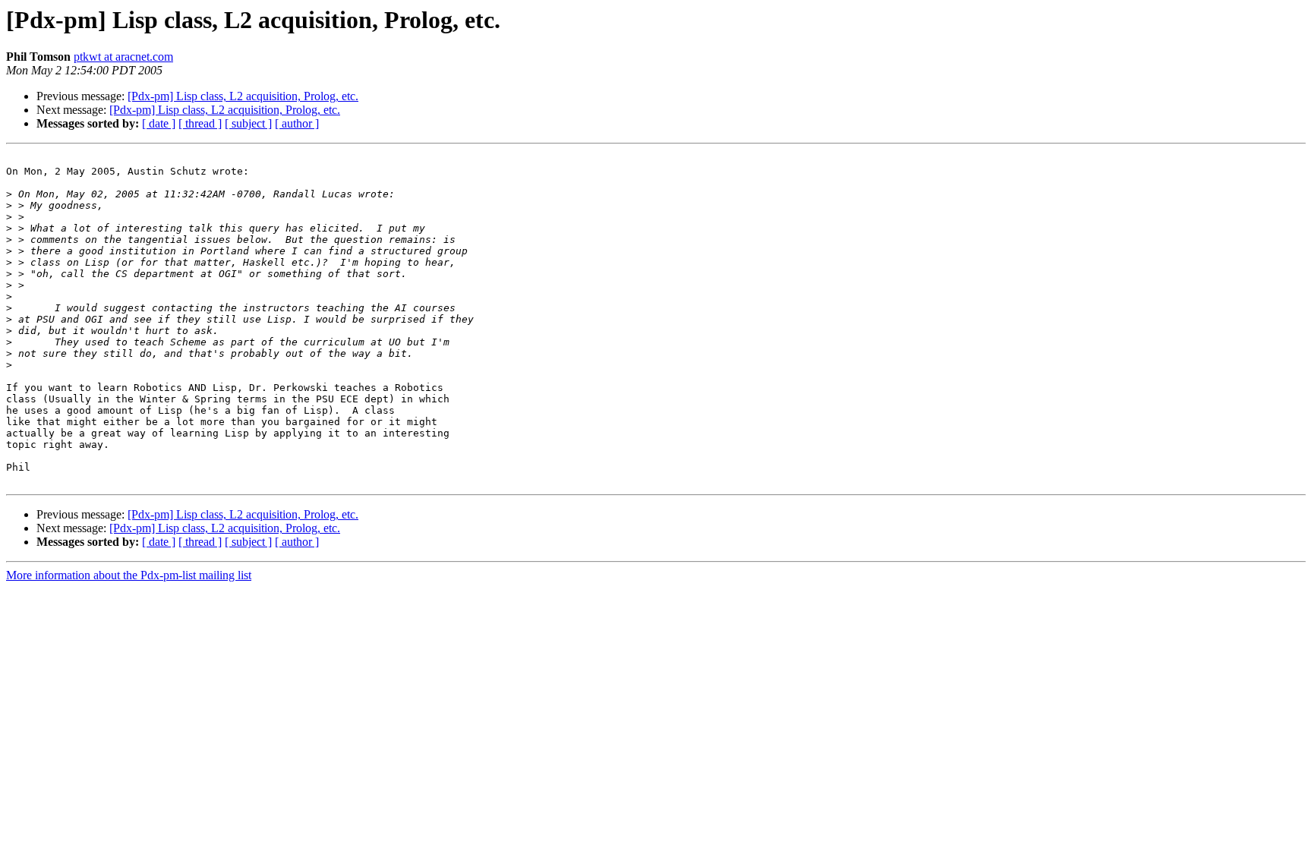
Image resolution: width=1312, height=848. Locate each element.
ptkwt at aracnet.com (123, 56)
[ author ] (297, 123)
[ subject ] (248, 123)
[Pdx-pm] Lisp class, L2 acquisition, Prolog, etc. (243, 96)
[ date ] (158, 123)
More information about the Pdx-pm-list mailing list (128, 575)
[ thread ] (200, 123)
